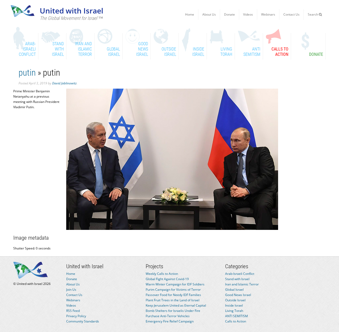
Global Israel (234, 289)
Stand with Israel (237, 279)
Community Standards (82, 321)
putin (27, 72)
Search (313, 14)
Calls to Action (235, 321)
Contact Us (291, 14)
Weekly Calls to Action (162, 273)
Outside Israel (235, 300)
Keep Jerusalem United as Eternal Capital (176, 305)
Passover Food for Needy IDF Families (173, 295)
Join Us (71, 289)
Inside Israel (234, 305)
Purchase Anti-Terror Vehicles (168, 316)
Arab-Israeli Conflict (239, 273)
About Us (209, 14)
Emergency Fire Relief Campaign (170, 321)
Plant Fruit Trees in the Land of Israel (172, 300)
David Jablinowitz (64, 83)
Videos (248, 14)
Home (189, 14)
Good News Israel (238, 295)
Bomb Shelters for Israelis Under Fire (173, 310)
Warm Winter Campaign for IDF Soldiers (175, 284)
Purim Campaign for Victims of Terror (173, 289)
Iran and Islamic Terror (242, 284)
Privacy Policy (76, 316)
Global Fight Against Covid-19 (167, 279)
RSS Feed (73, 310)
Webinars (268, 14)
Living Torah (234, 310)
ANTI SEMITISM (236, 316)
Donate (229, 14)
